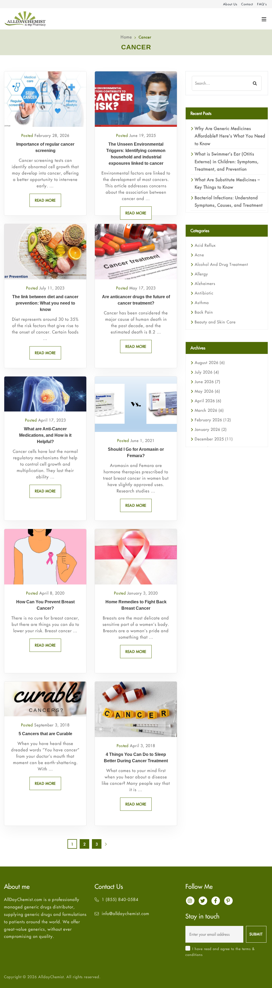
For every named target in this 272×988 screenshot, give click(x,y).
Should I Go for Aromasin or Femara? (136, 452)
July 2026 (207, 372)
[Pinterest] (228, 900)
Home (126, 37)
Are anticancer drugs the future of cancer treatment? (136, 299)
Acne (199, 254)
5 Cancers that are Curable (45, 733)
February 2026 (213, 419)
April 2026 (208, 400)
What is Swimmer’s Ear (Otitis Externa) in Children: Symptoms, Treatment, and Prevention (226, 161)
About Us (230, 4)
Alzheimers (205, 283)
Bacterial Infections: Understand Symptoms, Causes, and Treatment (229, 201)
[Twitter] (203, 900)
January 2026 (211, 429)
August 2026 (210, 362)
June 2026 (207, 381)
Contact (247, 4)
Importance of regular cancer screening (45, 147)
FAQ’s (262, 4)
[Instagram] (190, 900)
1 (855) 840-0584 (120, 899)
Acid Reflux (205, 245)
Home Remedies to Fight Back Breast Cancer (136, 605)
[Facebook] (215, 900)
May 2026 (207, 391)
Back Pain (204, 312)
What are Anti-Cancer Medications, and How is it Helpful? (45, 435)
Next (109, 846)
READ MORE (45, 200)
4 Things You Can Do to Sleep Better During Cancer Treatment (136, 757)
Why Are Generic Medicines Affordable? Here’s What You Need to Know (230, 136)
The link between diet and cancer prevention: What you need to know (45, 303)
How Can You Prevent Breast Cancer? (45, 605)
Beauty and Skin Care (215, 321)
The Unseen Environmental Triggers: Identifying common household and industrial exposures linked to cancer (135, 154)
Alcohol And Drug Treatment (221, 264)
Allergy (201, 273)
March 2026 (209, 410)
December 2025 (214, 438)
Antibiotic (204, 293)
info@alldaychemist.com (125, 913)
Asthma (202, 302)
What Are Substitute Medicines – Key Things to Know (227, 183)
